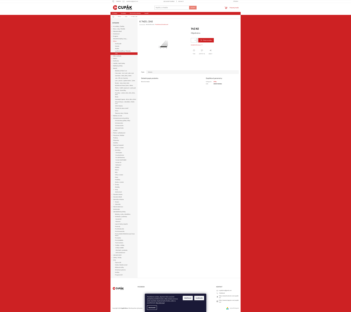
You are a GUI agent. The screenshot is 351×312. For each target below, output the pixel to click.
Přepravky (116, 140)
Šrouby (117, 185)
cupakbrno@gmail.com (225, 290)
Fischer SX (118, 162)
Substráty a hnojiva (118, 199)
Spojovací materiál (118, 145)
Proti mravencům (119, 231)
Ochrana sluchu (119, 126)
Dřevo (115, 41)
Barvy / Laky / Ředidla (119, 29)
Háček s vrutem (119, 148)
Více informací (160, 303)
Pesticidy (117, 226)
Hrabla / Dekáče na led (121, 265)
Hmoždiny (117, 150)
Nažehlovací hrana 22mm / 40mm (124, 85)
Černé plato (119, 153)
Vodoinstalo (116, 209)
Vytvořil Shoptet (234, 308)
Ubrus (116, 111)
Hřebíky (117, 167)
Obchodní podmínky (169, 1)
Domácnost (116, 34)
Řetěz (116, 97)
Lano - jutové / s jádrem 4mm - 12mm (125, 81)
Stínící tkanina (119, 106)
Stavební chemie (117, 194)
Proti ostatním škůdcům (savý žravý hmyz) (125, 234)
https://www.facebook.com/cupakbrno (228, 297)
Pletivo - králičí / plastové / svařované (125, 88)
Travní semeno (119, 243)
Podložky (117, 180)
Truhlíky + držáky (119, 245)
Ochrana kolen (119, 123)
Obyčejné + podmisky (121, 250)
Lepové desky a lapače (121, 224)
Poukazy (115, 138)
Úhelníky (117, 187)
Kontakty (181, 1)
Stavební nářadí (117, 197)
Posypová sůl (118, 275)
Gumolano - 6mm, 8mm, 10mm (123, 76)
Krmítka (117, 272)
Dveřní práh (118, 44)
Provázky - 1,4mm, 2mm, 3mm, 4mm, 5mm (125, 93)
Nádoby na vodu (117, 116)
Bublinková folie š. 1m (121, 71)
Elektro (115, 58)
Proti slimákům (119, 240)
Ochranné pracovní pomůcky (121, 118)
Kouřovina (116, 61)
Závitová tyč (118, 192)
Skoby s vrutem (119, 182)
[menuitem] (114, 13)
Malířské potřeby (118, 66)
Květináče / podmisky (121, 217)
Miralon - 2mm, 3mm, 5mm (122, 83)
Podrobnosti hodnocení (161, 24)
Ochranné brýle (119, 128)
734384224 (222, 293)
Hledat (193, 7)
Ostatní (115, 130)
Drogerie (115, 36)
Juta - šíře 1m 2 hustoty (121, 78)
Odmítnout (187, 298)
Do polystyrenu (120, 155)
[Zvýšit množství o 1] (197, 39)
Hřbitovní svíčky (119, 267)
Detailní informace (196, 45)
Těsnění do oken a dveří (121, 108)
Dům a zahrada (117, 56)
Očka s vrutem (119, 175)
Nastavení (152, 308)
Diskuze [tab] (150, 72)
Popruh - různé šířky (120, 90)
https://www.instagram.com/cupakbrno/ (229, 301)
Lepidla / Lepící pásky (119, 63)
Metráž (115, 68)
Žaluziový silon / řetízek (121, 113)
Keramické (118, 219)
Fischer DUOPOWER (121, 160)
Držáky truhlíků (120, 248)
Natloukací (118, 165)
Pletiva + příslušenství (119, 133)
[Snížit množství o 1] (197, 41)
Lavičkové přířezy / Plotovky (123, 51)
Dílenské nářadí (117, 31)
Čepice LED (118, 262)
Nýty (116, 172)
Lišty (116, 53)
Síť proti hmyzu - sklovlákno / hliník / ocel (125, 102)
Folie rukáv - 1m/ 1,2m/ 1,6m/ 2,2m (124, 73)
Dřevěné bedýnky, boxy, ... (120, 39)
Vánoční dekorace (118, 207)
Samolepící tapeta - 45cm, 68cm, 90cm (125, 99)
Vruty (116, 190)
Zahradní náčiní (117, 255)
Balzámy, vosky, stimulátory (122, 214)
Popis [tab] (142, 72)
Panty (116, 177)
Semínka (115, 143)
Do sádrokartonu (120, 157)
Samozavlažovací (120, 253)
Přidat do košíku (207, 40)
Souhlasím (199, 298)
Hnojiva (117, 202)
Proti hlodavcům (119, 229)
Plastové (118, 222)
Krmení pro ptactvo (120, 270)
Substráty (117, 204)
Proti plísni (118, 238)
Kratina (117, 49)
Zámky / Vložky (117, 258)
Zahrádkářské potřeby (119, 212)
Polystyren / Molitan (118, 135)
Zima (114, 260)
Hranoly (117, 46)
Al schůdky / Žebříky (118, 26)
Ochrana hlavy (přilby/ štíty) (122, 121)
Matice (117, 170)
